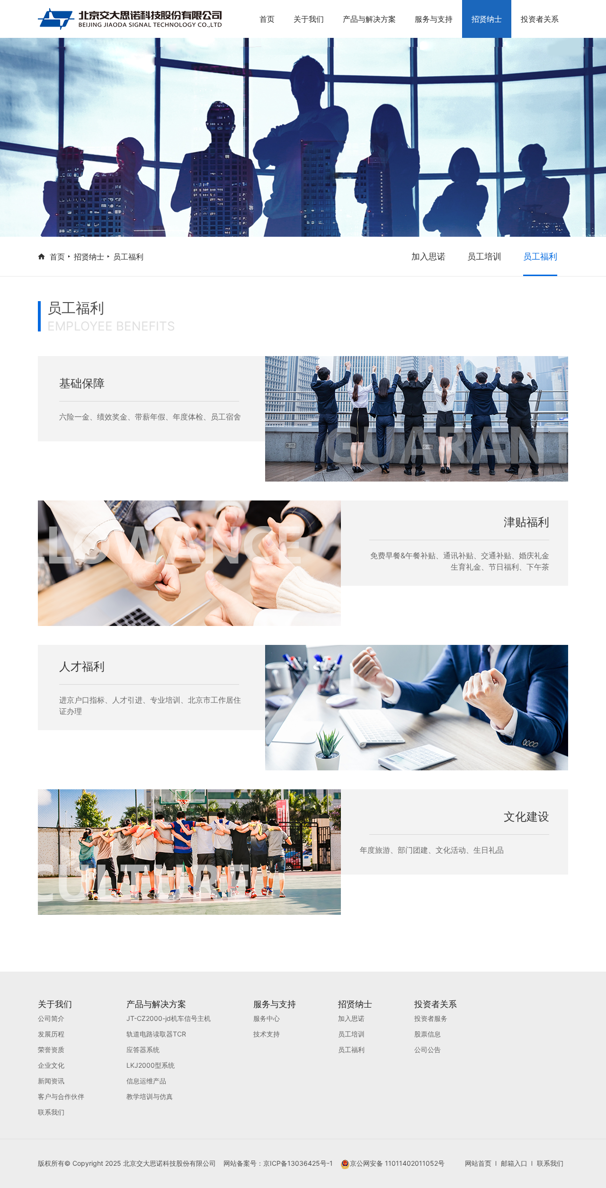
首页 (57, 256)
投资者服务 (430, 1018)
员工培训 (484, 256)
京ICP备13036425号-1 (301, 1163)
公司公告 (427, 1049)
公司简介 (51, 1018)
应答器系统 (143, 1049)
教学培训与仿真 (149, 1096)
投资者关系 (435, 1004)
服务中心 (266, 1018)
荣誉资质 (51, 1049)
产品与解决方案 (156, 1004)
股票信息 (427, 1034)
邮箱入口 (514, 1163)
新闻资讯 (51, 1081)
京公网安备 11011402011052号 (401, 1163)
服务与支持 (274, 1004)
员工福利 (128, 256)
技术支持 (266, 1034)
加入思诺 (428, 256)
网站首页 (478, 1163)
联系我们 (51, 1112)
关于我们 (55, 1004)
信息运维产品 (146, 1081)
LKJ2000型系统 (150, 1065)
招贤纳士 (89, 256)
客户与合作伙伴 (61, 1096)
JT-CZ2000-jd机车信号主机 (168, 1018)
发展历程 (51, 1034)
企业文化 (51, 1065)
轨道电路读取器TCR (156, 1034)
